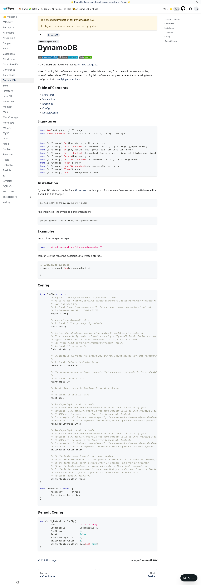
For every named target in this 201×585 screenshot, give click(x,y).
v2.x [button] (164, 9)
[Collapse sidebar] (17, 582)
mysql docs (91, 26)
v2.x (92, 19)
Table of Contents (172, 19)
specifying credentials (67, 79)
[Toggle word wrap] (148, 130)
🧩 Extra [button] (33, 9)
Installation (48, 99)
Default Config (50, 112)
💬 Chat (94, 9)
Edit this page (49, 560)
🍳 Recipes (57, 9)
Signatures (48, 94)
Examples (47, 103)
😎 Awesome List (80, 9)
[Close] (197, 2)
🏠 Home (23, 9)
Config (46, 108)
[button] (184, 9)
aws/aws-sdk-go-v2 (87, 64)
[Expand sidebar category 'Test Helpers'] (30, 196)
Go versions (81, 190)
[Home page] (40, 35)
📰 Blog (67, 9)
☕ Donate (45, 9)
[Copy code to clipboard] (153, 130)
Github (124, 2)
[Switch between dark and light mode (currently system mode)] (190, 8)
